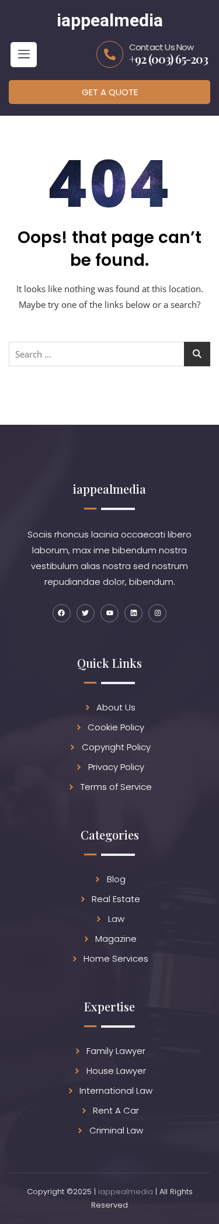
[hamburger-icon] (24, 54)
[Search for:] (109, 354)
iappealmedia (125, 1191)
